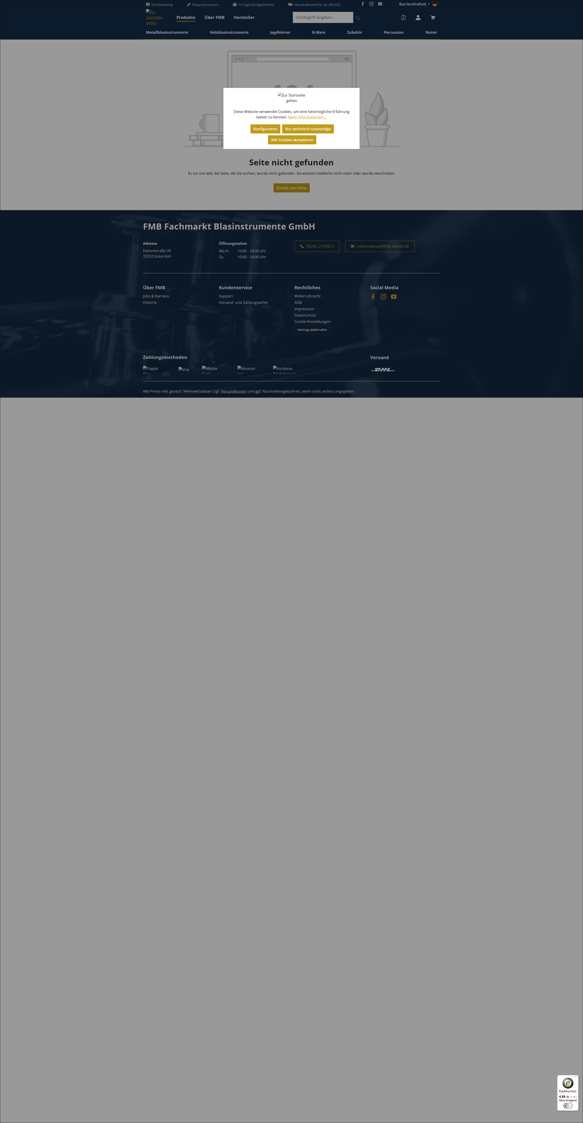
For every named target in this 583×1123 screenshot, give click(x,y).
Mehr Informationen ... (307, 117)
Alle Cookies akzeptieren (292, 139)
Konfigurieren (265, 128)
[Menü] (575, 1078)
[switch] (568, 1105)
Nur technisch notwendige (308, 128)
